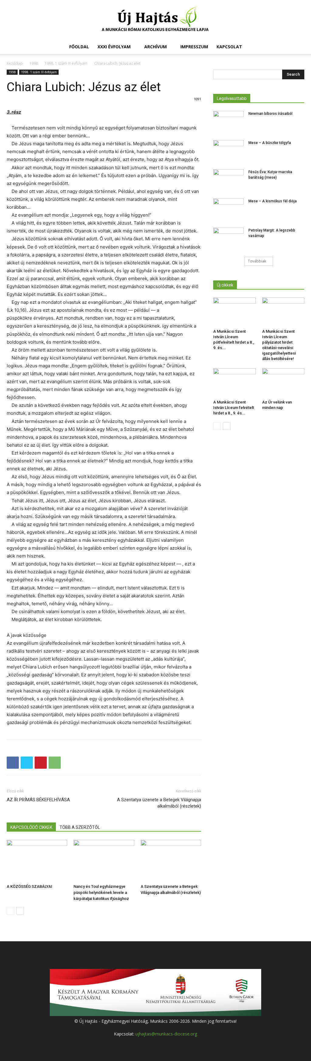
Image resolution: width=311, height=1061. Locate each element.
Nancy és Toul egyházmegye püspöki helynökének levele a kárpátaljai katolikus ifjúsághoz (101, 892)
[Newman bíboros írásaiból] (228, 121)
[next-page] (20, 911)
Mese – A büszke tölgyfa (269, 143)
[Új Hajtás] (155, 20)
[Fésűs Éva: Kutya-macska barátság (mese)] (228, 180)
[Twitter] (27, 763)
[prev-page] (10, 911)
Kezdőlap (15, 63)
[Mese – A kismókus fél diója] (228, 209)
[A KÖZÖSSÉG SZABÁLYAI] (37, 860)
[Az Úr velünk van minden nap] (283, 382)
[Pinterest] (41, 763)
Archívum (155, 47)
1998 (33, 63)
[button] (297, 47)
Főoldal (79, 47)
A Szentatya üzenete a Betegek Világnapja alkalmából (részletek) (159, 803)
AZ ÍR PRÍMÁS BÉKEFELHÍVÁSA (38, 799)
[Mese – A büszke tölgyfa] (228, 150)
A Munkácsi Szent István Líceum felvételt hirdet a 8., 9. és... (233, 407)
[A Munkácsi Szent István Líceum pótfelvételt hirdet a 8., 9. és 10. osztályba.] (234, 312)
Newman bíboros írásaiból (270, 114)
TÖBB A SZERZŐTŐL (80, 827)
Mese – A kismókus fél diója (272, 201)
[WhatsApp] (55, 763)
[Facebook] (13, 763)
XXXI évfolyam (114, 47)
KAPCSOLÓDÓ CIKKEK (31, 827)
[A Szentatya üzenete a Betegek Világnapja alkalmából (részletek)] (171, 860)
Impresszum (194, 47)
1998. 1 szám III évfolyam (66, 63)
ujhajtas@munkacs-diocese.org (166, 1034)
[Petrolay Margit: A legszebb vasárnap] (228, 238)
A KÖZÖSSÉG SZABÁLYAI (29, 886)
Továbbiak (257, 261)
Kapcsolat (229, 47)
